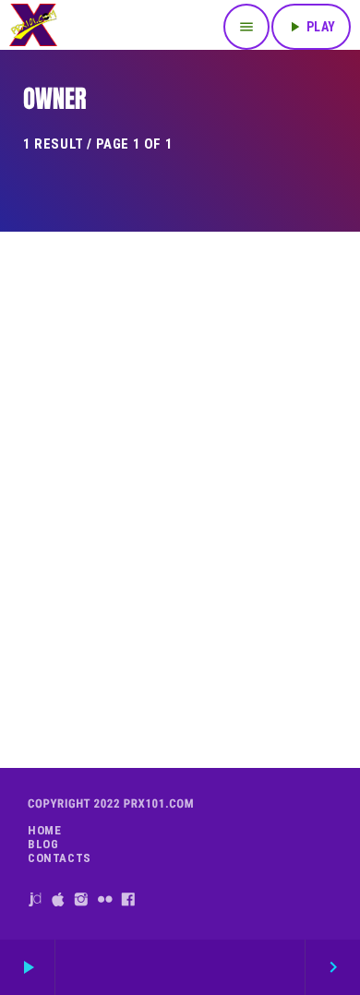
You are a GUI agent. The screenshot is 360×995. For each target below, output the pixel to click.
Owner (177, 648)
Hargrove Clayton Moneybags (180, 681)
